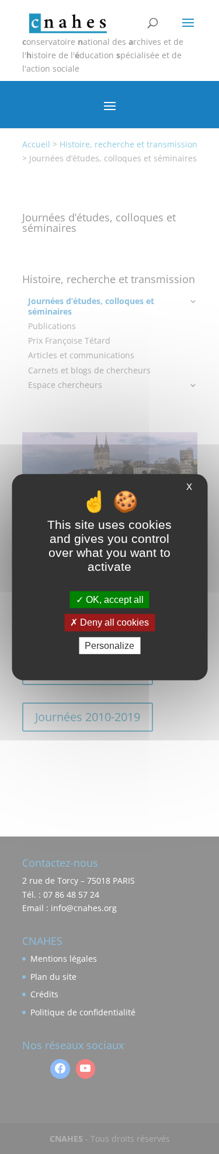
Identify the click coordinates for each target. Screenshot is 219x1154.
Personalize (109, 645)
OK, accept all (114, 600)
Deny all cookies (113, 622)
